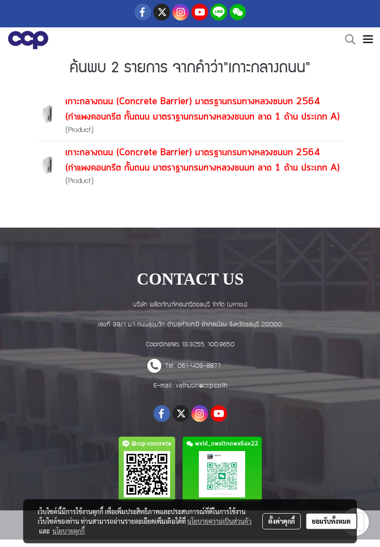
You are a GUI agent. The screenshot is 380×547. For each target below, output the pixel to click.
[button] (347, 40)
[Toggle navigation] (368, 40)
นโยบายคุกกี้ (68, 531)
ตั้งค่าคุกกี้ (281, 521)
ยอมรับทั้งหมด (331, 521)
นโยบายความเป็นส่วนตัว (219, 521)
